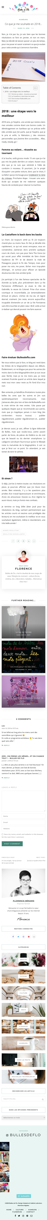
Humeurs (23, 19)
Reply (7, 745)
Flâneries (17, 1212)
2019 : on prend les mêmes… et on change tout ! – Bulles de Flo (23, 757)
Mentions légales (23, 1205)
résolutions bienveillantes (14, 534)
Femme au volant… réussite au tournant (24, 94)
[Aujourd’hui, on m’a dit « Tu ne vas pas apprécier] (4, 1177)
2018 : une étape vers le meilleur (17, 91)
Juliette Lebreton (36, 1203)
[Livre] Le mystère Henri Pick (36, 861)
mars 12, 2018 (23, 28)
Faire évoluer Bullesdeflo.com (21, 98)
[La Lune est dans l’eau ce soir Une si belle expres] (4, 1146)
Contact (30, 1212)
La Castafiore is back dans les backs (23, 96)
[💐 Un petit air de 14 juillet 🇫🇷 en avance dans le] (4, 1187)
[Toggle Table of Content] (34, 88)
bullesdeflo (25, 1135)
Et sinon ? (14, 101)
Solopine (26, 1203)
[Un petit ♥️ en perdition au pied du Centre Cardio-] (4, 1157)
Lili (3, 726)
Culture (20, 1210)
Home (9, 1210)
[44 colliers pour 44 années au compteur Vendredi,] (4, 1167)
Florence (23, 568)
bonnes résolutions (11, 530)
